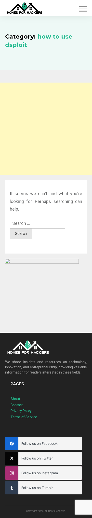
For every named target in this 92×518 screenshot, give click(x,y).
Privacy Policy (21, 411)
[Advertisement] (46, 129)
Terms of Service (24, 417)
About (15, 399)
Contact (17, 405)
